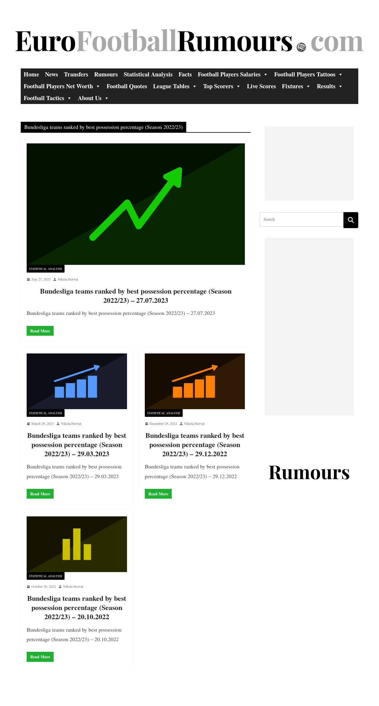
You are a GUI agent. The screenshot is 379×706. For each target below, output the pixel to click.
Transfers (76, 74)
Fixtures (292, 86)
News (51, 74)
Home (31, 74)
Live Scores (261, 86)
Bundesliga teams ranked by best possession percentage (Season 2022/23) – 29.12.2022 (194, 444)
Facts (185, 74)
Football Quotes (127, 86)
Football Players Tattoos (304, 74)
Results (326, 86)
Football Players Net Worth (58, 86)
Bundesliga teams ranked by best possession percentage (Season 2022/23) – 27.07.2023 (136, 295)
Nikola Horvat (68, 279)
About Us (90, 98)
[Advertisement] (309, 164)
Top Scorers (218, 86)
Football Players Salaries (229, 74)
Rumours (106, 74)
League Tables (171, 86)
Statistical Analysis (148, 74)
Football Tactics (44, 98)
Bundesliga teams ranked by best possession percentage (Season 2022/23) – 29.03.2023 (76, 444)
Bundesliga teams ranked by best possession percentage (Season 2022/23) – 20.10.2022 (76, 607)
